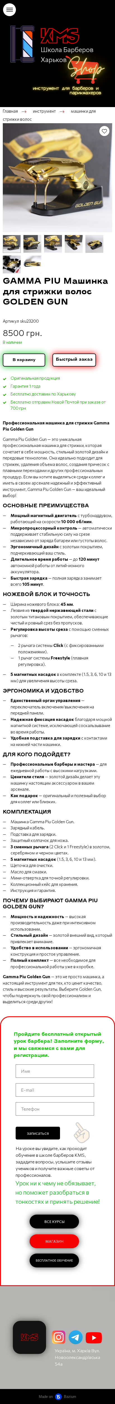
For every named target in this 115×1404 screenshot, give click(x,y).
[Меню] (9, 9)
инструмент (44, 110)
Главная (10, 110)
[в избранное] (104, 131)
